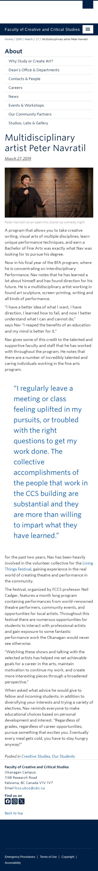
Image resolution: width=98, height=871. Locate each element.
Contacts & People (24, 79)
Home (9, 39)
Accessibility (13, 863)
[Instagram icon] (15, 803)
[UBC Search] (88, 6)
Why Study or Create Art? (31, 61)
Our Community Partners (30, 114)
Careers (15, 88)
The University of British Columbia (36, 10)
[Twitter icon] (21, 803)
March (29, 39)
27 (37, 39)
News (14, 96)
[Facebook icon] (8, 803)
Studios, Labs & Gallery (28, 123)
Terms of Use (48, 857)
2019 (19, 39)
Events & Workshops (26, 105)
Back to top (14, 813)
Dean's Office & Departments (34, 70)
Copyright (68, 857)
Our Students (63, 756)
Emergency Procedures (20, 857)
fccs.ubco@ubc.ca (30, 788)
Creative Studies (35, 756)
